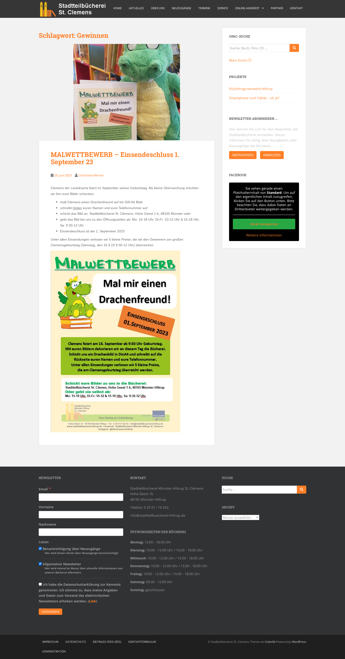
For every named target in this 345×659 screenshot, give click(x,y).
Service (222, 8)
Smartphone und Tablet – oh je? (254, 98)
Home (117, 8)
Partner (277, 8)
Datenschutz (75, 642)
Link (92, 601)
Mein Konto (238, 60)
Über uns (158, 8)
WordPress (299, 642)
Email (45, 488)
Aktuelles (136, 8)
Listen (44, 542)
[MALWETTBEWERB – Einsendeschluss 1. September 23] (127, 92)
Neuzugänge (181, 8)
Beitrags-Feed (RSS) (107, 642)
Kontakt (296, 8)
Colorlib (270, 642)
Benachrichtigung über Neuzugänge (80, 550)
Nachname (47, 524)
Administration (54, 651)
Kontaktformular (142, 642)
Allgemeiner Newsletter (82, 568)
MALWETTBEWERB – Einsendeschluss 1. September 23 (115, 158)
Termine (204, 8)
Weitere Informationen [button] (264, 235)
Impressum (50, 642)
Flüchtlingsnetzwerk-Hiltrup (251, 88)
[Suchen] (301, 490)
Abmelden (272, 155)
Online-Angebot (247, 8)
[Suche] (294, 48)
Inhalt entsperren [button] (264, 224)
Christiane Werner (91, 175)
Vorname (46, 507)
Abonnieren (242, 155)
